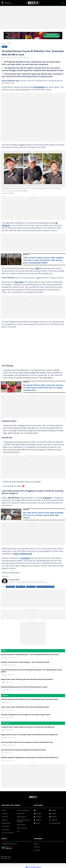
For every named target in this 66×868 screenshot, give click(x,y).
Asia (3, 752)
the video (19, 282)
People (9, 43)
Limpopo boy (10, 586)
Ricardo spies (31, 586)
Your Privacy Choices (34, 867)
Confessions (4, 657)
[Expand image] (63, 152)
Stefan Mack (20, 57)
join (38, 278)
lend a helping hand (23, 553)
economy (47, 497)
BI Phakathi (39, 87)
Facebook (25, 558)
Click (17, 81)
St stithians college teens (45, 586)
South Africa (4, 737)
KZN (37, 268)
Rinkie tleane (20, 586)
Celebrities (4, 674)
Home (3, 43)
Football (3, 682)
